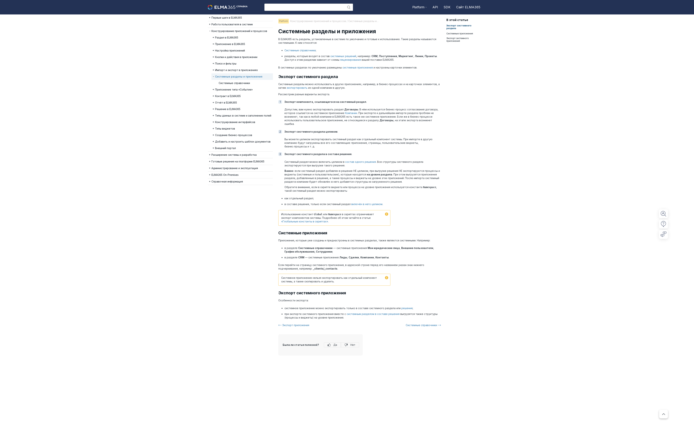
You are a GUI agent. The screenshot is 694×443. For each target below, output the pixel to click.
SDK (447, 7)
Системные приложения (459, 33)
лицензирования (350, 59)
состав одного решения (360, 161)
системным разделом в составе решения (373, 313)
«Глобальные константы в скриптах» (304, 221)
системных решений (343, 56)
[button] (348, 7)
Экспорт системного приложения (457, 39)
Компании (351, 113)
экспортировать (297, 87)
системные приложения (357, 67)
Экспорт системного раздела (458, 27)
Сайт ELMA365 (468, 7)
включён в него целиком (366, 204)
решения (407, 308)
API (435, 7)
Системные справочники (300, 50)
